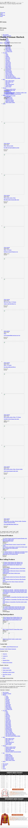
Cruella (7, 39)
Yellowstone (8, 722)
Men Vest (6, 302)
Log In (4, 768)
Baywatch (7, 41)
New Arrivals (5, 34)
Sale (4, 95)
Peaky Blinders (8, 730)
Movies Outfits (10, 145)
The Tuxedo (8, 46)
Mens (14, 92)
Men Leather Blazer (9, 742)
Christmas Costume (9, 100)
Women (4, 745)
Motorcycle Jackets (9, 101)
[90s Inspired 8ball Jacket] (15, 539)
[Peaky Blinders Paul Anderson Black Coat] (15, 618)
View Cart (2, 690)
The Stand (7, 719)
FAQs (4, 658)
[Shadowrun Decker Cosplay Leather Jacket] (15, 635)
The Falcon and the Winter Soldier (12, 736)
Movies (4, 694)
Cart (4, 767)
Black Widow (8, 706)
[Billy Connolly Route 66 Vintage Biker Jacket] (15, 626)
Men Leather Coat (8, 521)
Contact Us (5, 656)
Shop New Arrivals (7, 674)
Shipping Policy (6, 660)
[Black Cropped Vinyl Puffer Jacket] (15, 546)
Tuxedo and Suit (9, 98)
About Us (5, 653)
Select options (7, 90)
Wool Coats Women (9, 750)
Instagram (14, 649)
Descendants (8, 723)
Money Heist (8, 725)
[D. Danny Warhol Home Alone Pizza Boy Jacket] (15, 607)
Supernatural (8, 727)
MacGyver (7, 716)
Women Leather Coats (10, 90)
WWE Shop (8, 96)
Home (1, 42)
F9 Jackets (7, 44)
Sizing (4, 761)
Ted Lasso (7, 715)
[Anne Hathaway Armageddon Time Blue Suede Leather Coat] (15, 598)
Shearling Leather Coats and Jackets (13, 751)
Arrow (6, 713)
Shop (5, 42)
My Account (5, 763)
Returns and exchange (7, 662)
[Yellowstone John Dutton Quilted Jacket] (15, 570)
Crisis (6, 696)
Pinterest (9, 649)
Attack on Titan (8, 731)
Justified (7, 714)
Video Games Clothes (10, 760)
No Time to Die (8, 709)
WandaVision (8, 726)
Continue (7, 690)
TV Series (5, 710)
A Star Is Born (8, 708)
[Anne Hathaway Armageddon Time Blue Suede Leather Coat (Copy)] (15, 590)
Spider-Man (8, 47)
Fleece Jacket (8, 744)
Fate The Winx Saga (9, 733)
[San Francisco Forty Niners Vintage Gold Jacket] (15, 578)
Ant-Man (7, 700)
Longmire (7, 717)
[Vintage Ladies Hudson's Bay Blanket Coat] (15, 563)
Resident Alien (8, 728)
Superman (7, 703)
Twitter (6, 649)
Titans (6, 711)
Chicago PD (8, 720)
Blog (4, 676)
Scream (7, 40)
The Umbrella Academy (10, 734)
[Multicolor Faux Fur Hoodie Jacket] (15, 552)
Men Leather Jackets (8, 92)
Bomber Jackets (6, 668)
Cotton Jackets (8, 743)
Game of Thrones (9, 732)
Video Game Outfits (7, 670)
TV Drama (11, 93)
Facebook (2, 649)
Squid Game (8, 721)
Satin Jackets (8, 749)
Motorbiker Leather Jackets (8, 672)
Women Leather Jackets (10, 746)
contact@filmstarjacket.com (12, 646)
